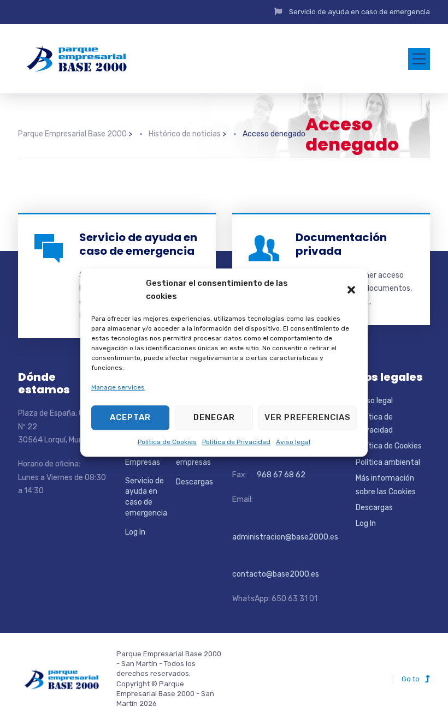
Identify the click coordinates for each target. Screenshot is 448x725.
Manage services (118, 388)
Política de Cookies (167, 442)
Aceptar (130, 417)
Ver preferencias (307, 417)
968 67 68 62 (280, 475)
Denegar (214, 417)
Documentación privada (341, 244)
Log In (135, 532)
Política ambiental (388, 462)
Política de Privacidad (236, 442)
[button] (351, 289)
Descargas (194, 482)
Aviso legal (293, 442)
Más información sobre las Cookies (386, 485)
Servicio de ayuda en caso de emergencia (359, 12)
